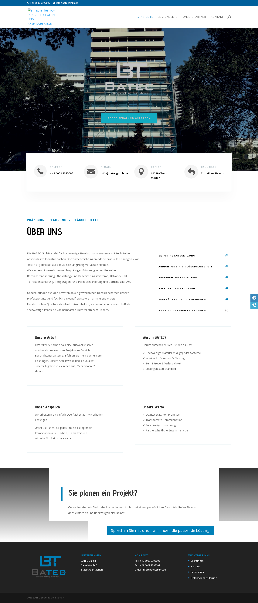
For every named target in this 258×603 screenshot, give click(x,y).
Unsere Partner (194, 16)
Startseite (145, 16)
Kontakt (217, 16)
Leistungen (166, 16)
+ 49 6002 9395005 (150, 560)
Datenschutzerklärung (204, 578)
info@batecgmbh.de (154, 569)
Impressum (197, 572)
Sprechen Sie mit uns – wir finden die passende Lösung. (160, 530)
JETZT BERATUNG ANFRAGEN (129, 118)
